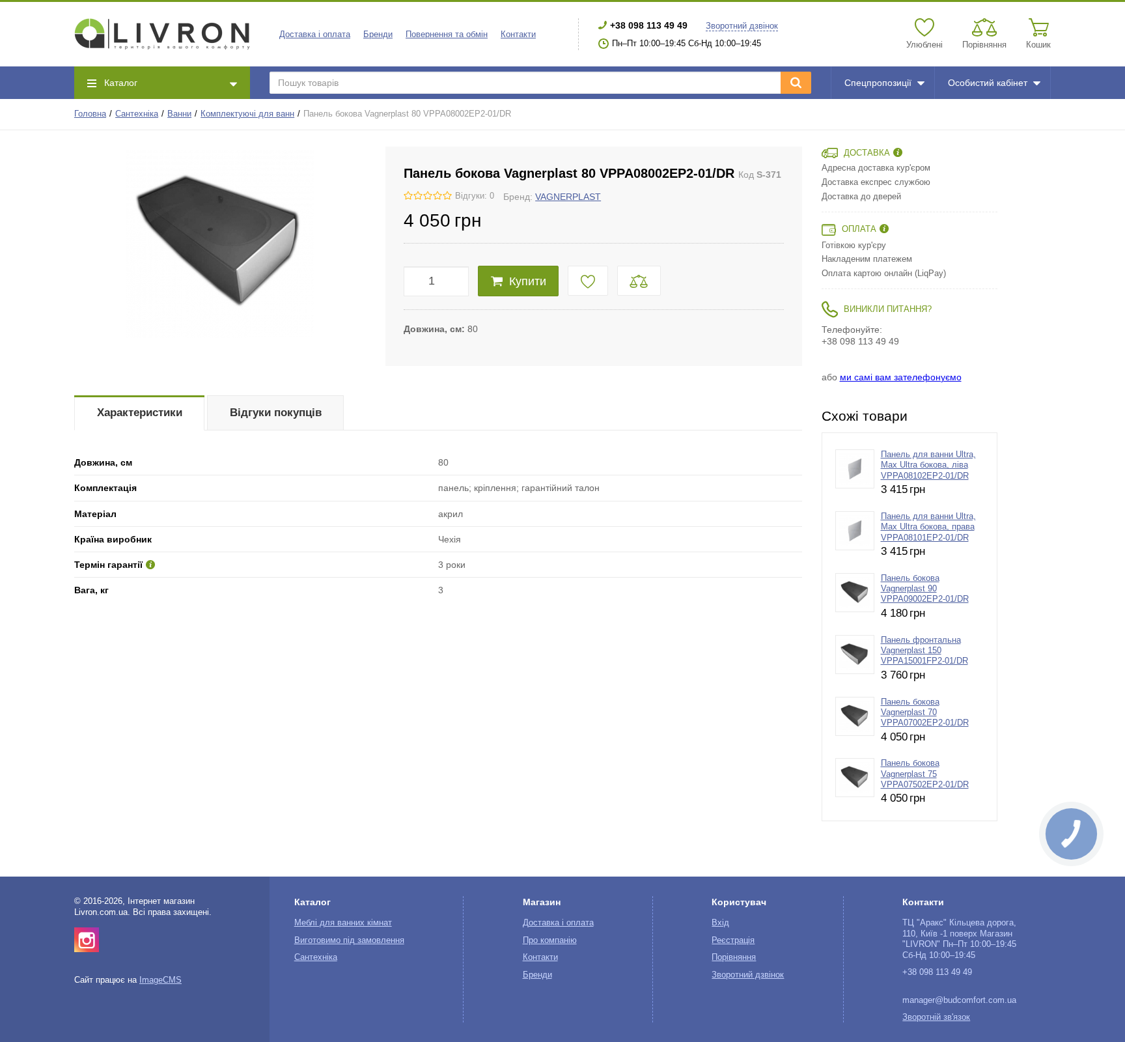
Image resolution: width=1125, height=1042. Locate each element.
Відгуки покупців (276, 412)
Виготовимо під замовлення (349, 940)
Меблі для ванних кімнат (343, 922)
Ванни (179, 114)
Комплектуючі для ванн (247, 114)
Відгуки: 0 (474, 196)
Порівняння (734, 957)
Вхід (720, 922)
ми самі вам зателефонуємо (901, 377)
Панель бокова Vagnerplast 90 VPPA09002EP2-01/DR (925, 589)
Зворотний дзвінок (742, 26)
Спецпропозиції (877, 82)
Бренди (378, 34)
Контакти (518, 34)
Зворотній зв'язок (936, 1017)
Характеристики (139, 412)
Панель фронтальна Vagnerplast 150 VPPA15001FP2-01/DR (924, 651)
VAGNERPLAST (568, 196)
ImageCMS (160, 980)
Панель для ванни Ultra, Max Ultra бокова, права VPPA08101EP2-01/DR (928, 527)
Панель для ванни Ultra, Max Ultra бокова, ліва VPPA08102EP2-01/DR (928, 465)
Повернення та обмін (447, 34)
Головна (90, 114)
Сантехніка (136, 114)
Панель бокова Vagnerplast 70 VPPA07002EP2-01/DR (925, 712)
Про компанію (550, 940)
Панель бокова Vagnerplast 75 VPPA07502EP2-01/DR (925, 774)
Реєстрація (733, 940)
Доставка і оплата (314, 34)
